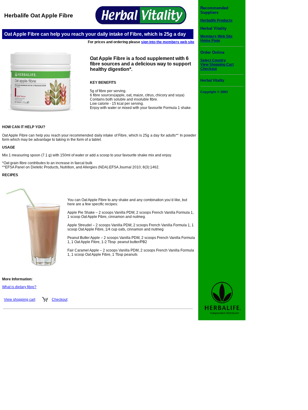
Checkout (59, 299)
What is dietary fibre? (19, 287)
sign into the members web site (167, 42)
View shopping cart (19, 299)
